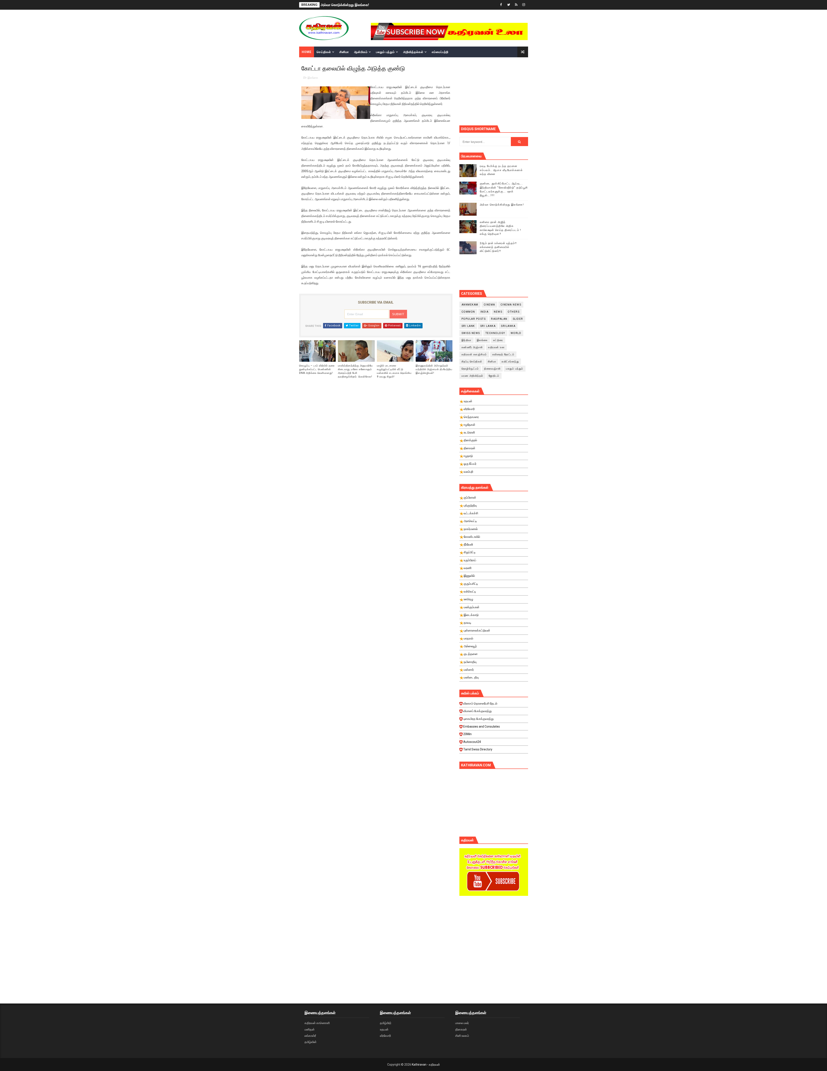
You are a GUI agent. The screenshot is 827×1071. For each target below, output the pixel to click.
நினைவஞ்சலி (492, 368)
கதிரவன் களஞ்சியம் (474, 354)
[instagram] (524, 5)
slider (518, 318)
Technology (495, 333)
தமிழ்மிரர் (385, 1023)
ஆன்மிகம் (361, 52)
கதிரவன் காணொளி (317, 1023)
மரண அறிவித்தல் (472, 375)
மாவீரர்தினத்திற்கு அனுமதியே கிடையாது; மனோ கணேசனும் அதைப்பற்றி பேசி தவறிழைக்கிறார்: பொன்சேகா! (355, 371)
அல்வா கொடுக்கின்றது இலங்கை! (502, 204)
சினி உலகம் (462, 1035)
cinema (489, 304)
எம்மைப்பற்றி (440, 52)
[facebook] (501, 5)
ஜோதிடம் (494, 375)
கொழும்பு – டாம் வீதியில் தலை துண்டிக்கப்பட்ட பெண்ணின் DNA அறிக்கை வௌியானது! (317, 369)
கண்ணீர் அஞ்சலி (472, 347)
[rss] (516, 5)
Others (513, 311)
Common (468, 311)
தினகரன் (461, 1029)
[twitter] (508, 5)
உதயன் (384, 1029)
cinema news (511, 304)
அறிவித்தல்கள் (413, 52)
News (498, 311)
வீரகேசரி (385, 1035)
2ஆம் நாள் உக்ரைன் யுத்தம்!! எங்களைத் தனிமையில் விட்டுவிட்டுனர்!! (369, 5)
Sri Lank (468, 325)
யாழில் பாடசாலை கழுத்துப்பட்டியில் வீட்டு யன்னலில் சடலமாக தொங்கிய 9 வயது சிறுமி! (394, 371)
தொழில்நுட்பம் (470, 368)
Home (306, 52)
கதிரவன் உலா (496, 347)
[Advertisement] (493, 936)
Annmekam (470, 304)
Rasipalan (499, 318)
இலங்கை (313, 77)
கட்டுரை (498, 340)
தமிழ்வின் (311, 1042)
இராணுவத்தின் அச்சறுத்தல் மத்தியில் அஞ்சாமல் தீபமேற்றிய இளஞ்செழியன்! (434, 369)
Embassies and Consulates (481, 726)
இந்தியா (466, 340)
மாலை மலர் (462, 1023)
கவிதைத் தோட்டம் (503, 354)
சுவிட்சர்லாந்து (510, 361)
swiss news (471, 333)
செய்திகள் (324, 52)
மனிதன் (310, 1029)
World (516, 333)
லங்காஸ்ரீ (310, 1035)
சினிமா (344, 52)
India (484, 311)
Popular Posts (474, 318)
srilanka (508, 325)
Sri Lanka (488, 325)
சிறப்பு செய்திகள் (472, 361)
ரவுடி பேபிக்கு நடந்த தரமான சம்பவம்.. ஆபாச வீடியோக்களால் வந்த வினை (501, 169)
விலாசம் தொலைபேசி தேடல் (480, 703)
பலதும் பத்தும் (385, 52)
